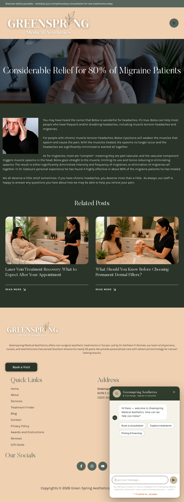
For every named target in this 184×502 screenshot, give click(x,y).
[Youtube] (102, 466)
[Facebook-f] (81, 466)
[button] (15, 289)
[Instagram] (92, 466)
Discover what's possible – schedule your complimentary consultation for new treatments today (59, 3)
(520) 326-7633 (107, 397)
